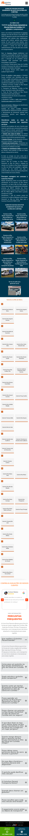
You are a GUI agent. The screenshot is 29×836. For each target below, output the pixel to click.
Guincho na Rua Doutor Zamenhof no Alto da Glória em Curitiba (14, 207)
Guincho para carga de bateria (11, 133)
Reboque (15, 105)
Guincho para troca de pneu (10, 143)
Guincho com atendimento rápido (11, 148)
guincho (10, 75)
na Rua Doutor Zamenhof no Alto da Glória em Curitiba (15, 26)
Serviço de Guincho (6, 105)
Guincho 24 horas (7, 139)
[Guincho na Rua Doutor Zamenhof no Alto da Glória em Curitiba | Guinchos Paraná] (6, 3)
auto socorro (17, 75)
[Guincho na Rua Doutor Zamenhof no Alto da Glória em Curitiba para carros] (7, 230)
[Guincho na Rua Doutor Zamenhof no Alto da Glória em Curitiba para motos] (21, 253)
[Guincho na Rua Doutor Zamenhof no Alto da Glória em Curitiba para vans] (21, 230)
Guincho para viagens (7, 101)
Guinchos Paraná (12, 53)
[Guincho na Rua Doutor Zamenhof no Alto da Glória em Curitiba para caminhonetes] (7, 253)
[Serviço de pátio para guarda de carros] (14, 295)
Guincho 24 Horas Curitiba (11, 108)
